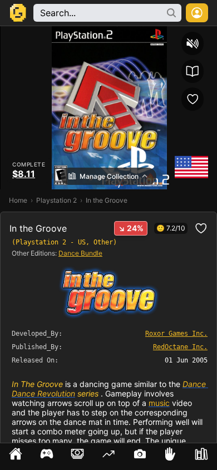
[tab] (15, 456)
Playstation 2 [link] (56, 200)
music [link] (159, 403)
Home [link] (18, 200)
